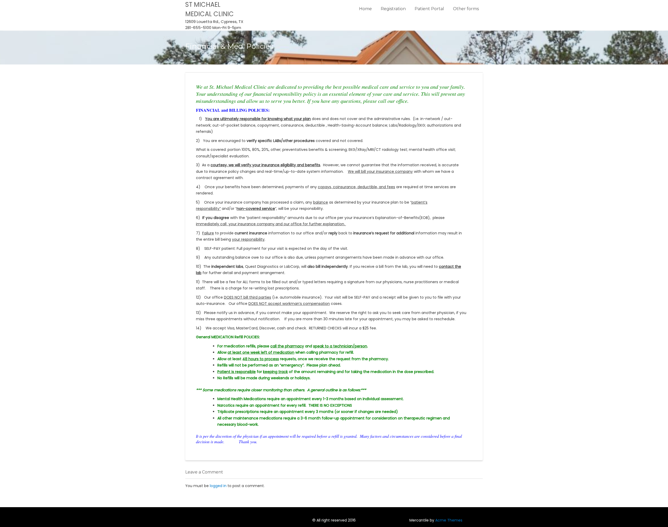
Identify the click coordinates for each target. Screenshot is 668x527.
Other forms (466, 8)
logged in (218, 485)
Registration (393, 8)
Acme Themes (448, 520)
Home (365, 8)
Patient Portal (429, 8)
